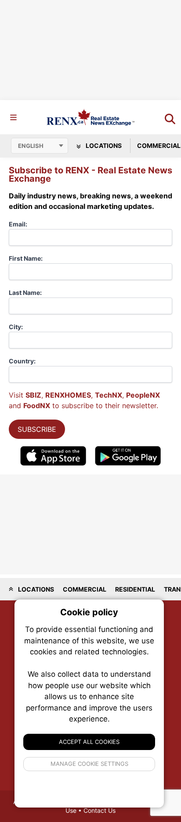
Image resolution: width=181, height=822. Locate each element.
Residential (135, 589)
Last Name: (25, 292)
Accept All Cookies (89, 741)
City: (16, 326)
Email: (18, 224)
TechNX (108, 395)
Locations (103, 145)
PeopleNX (143, 395)
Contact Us (99, 810)
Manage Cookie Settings (89, 763)
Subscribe (37, 429)
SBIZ (33, 395)
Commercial (84, 589)
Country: (22, 361)
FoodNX (36, 405)
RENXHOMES (68, 395)
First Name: (26, 258)
